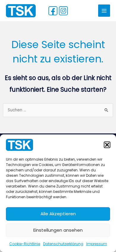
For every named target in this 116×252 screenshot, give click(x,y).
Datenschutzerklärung (63, 243)
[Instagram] (63, 10)
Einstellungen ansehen (58, 230)
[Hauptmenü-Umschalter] (104, 10)
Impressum (96, 243)
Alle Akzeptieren (58, 213)
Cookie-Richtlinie (24, 243)
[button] (107, 145)
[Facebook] (52, 10)
